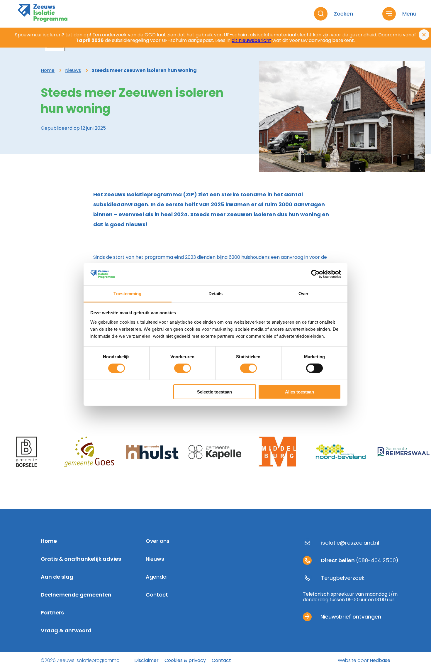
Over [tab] (303, 293)
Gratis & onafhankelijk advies (81, 559)
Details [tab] (215, 293)
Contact (157, 595)
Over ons (157, 541)
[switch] (182, 368)
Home (49, 541)
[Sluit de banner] (424, 34)
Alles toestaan (299, 391)
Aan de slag (57, 577)
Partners (52, 613)
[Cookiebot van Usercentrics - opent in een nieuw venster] (315, 274)
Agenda (156, 577)
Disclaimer (146, 660)
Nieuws (155, 559)
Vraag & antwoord (66, 631)
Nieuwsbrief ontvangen (350, 616)
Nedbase (380, 660)
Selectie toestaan (214, 391)
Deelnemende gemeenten (76, 595)
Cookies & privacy (185, 660)
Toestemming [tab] (127, 293)
